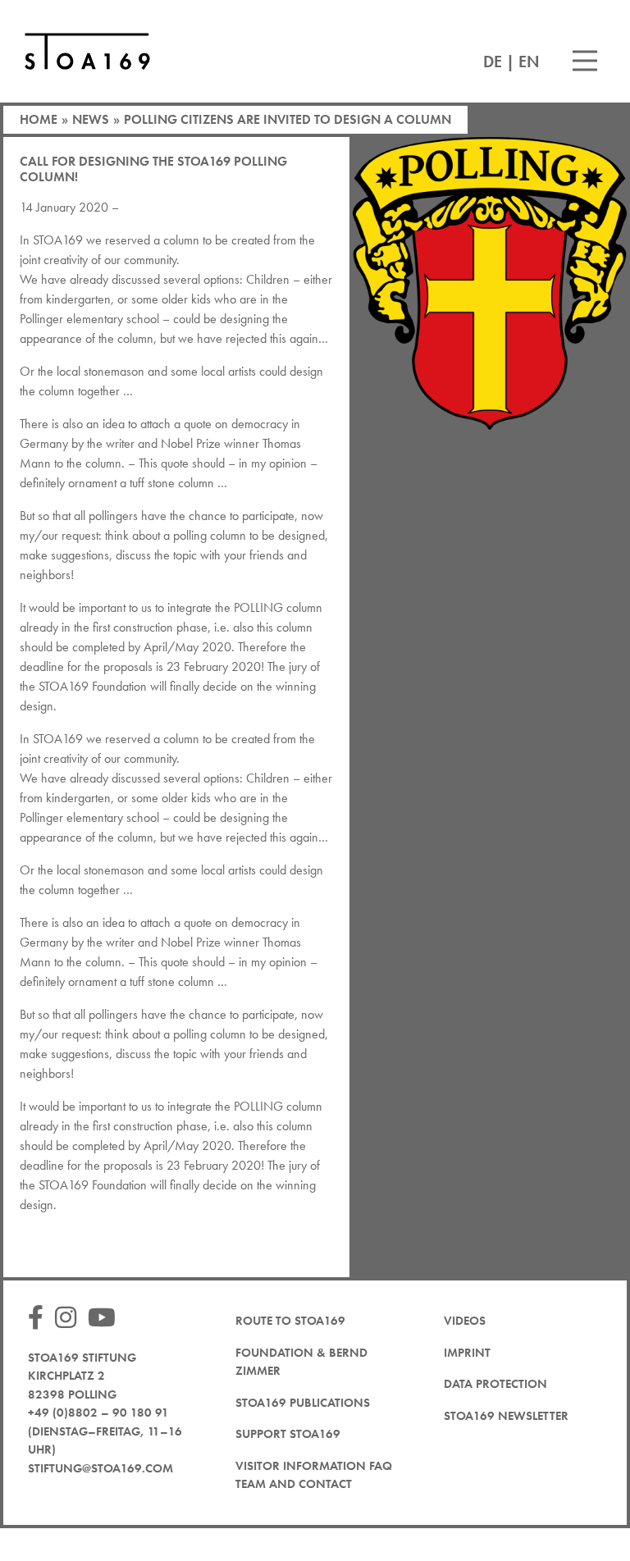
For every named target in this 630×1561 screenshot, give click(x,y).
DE (492, 61)
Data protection (495, 1384)
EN (529, 61)
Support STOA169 (287, 1434)
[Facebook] (40, 1318)
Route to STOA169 (290, 1320)
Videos (465, 1320)
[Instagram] (69, 1318)
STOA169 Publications (302, 1402)
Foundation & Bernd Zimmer (301, 1362)
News (90, 119)
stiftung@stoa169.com (100, 1468)
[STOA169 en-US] (87, 51)
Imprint (467, 1352)
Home (38, 119)
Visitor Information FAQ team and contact (313, 1475)
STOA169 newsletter (506, 1416)
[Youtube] (106, 1318)
